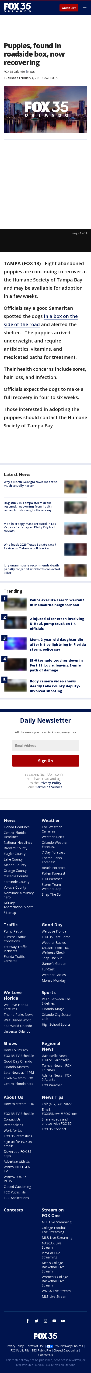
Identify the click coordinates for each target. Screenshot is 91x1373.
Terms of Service (48, 787)
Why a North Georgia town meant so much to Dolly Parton (30, 484)
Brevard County (15, 848)
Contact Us (12, 1119)
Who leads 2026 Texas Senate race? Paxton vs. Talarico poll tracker (30, 546)
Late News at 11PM (19, 1072)
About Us (13, 1097)
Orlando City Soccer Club (57, 1016)
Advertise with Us (17, 1161)
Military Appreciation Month (19, 905)
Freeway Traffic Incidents (15, 948)
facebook (28, 1321)
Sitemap (10, 912)
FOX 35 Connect (54, 1129)
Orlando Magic (53, 1009)
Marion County (15, 865)
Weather (51, 820)
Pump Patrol (13, 931)
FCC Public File (15, 1192)
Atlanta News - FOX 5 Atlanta (56, 1077)
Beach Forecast (54, 867)
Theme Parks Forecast (52, 860)
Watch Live (69, 8)
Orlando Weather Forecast (55, 844)
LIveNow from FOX (18, 1078)
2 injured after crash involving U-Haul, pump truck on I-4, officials (57, 623)
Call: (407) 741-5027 (57, 1104)
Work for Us (13, 1130)
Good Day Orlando (18, 1061)
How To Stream (16, 1050)
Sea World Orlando (18, 1025)
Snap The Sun (52, 894)
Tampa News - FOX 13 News (56, 1067)
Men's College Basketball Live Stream (53, 1267)
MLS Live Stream (54, 1296)
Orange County (15, 870)
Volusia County (15, 887)
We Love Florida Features (16, 1006)
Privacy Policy (50, 783)
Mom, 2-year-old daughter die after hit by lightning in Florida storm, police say (58, 644)
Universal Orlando (17, 1031)
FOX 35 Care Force (56, 937)
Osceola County (16, 876)
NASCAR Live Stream (52, 1245)
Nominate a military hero (19, 895)
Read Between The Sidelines (56, 1001)
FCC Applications (16, 1198)
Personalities (13, 1125)
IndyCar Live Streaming (51, 1255)
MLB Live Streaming (57, 1237)
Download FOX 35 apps (17, 1153)
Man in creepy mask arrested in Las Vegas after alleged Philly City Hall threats (30, 527)
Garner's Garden (54, 963)
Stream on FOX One (53, 1212)
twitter (36, 1321)
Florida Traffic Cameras (14, 958)
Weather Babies (54, 942)
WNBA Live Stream (56, 1291)
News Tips (52, 1097)
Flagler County (14, 853)
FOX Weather (52, 879)
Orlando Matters (16, 1067)
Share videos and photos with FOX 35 (57, 1121)
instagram (45, 1321)
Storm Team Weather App (51, 886)
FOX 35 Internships (18, 1136)
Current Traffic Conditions (15, 939)
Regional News (51, 1046)
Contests (13, 1210)
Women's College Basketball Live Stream (55, 1281)
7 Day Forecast (53, 852)
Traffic (11, 924)
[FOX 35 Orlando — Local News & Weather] (17, 7)
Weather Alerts (53, 837)
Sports (49, 992)
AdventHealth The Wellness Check (55, 950)
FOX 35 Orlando (14, 72)
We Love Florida (54, 931)
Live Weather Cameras (52, 829)
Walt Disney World (18, 1020)
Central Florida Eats (18, 1083)
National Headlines (18, 842)
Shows (10, 1043)
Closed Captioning (17, 1186)
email (63, 1321)
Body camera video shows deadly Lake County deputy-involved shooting (55, 686)
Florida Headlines (17, 827)
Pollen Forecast (53, 873)
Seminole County (16, 881)
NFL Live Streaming (56, 1222)
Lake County (13, 859)
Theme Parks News (18, 1014)
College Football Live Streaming (54, 1229)
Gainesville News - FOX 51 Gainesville (56, 1057)
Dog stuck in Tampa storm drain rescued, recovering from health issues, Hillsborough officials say (28, 506)
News (31, 72)
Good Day (52, 924)
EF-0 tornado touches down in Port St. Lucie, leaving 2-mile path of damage (56, 665)
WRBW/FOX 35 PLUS (15, 1179)
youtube (54, 1321)
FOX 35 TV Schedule (19, 1055)
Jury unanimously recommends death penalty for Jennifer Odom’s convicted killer (32, 569)
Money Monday (54, 980)
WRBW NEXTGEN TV (17, 1169)
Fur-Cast (48, 969)
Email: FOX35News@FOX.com (59, 1111)
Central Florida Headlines (15, 834)
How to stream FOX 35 (19, 1106)
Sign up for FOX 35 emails (18, 1143)
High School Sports (56, 1024)
